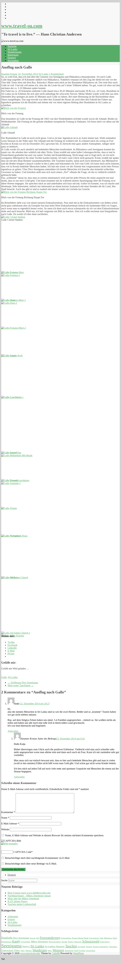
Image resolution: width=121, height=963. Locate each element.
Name (5, 817)
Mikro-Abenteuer (39, 941)
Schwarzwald (90, 941)
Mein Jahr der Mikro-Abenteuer (23, 898)
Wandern (28, 950)
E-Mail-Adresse (10, 823)
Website (5, 829)
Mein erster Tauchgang (21, 685)
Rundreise (78, 942)
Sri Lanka (12, 49)
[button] (13, 108)
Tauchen (71, 946)
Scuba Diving (105, 942)
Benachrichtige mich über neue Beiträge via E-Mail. (31, 863)
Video (22, 950)
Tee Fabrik (81, 947)
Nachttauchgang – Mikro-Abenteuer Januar (29, 895)
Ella (37, 938)
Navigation (13, 60)
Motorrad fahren (55, 942)
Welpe (50, 950)
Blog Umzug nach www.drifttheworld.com (29, 892)
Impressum (13, 55)
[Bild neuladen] (9, 843)
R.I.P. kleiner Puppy (18, 901)
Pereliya (71, 942)
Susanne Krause (9, 74)
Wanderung (39, 950)
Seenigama (11, 945)
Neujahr (64, 942)
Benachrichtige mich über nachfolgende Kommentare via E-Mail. (37, 858)
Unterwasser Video (10, 950)
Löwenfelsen (25, 942)
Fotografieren (94, 938)
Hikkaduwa (108, 938)
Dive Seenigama (21, 938)
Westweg (58, 950)
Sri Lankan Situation (55, 946)
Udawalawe (113, 947)
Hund (115, 938)
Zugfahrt (82, 950)
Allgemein (13, 916)
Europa (11, 919)
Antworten (13, 731)
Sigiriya (26, 946)
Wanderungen (14, 52)
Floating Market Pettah (80, 938)
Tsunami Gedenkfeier (100, 947)
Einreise (33, 938)
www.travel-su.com (21, 26)
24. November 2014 (28, 74)
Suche (4, 880)
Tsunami (89, 947)
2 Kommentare (56, 74)
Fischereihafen (66, 938)
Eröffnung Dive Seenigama (23, 682)
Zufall (76, 950)
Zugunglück (90, 950)
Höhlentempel (6, 942)
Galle (4, 677)
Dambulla (6, 937)
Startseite (12, 46)
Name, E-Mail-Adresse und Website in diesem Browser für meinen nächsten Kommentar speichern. (54, 835)
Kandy (16, 941)
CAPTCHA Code (22, 852)
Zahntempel (69, 950)
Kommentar (8, 812)
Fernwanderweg (50, 937)
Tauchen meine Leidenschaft (22, 904)
